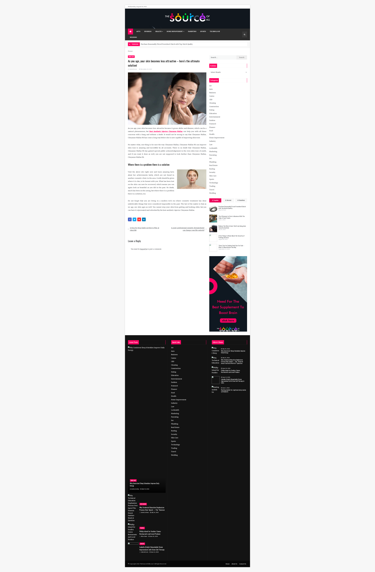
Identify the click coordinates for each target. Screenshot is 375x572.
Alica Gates (144, 536)
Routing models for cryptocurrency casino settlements (233, 391)
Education (213, 113)
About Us (234, 564)
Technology (215, 31)
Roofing (212, 169)
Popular (216, 200)
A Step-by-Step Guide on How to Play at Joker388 (144, 229)
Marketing (213, 151)
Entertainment (214, 117)
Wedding (133, 37)
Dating (211, 110)
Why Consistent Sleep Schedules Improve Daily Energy (233, 352)
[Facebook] (130, 219)
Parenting (192, 31)
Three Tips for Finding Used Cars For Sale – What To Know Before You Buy (231, 246)
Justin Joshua (135, 489)
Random (242, 200)
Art (210, 86)
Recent (229, 200)
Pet (210, 158)
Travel (211, 190)
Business (147, 31)
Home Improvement (175, 31)
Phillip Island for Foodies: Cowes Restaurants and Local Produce (150, 532)
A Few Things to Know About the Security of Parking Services (232, 237)
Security (212, 172)
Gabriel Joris (133, 69)
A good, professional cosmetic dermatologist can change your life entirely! (187, 229)
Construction (214, 106)
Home (228, 564)
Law (210, 145)
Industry (212, 141)
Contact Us (242, 564)
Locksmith (213, 148)
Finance (212, 127)
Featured (212, 124)
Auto (138, 31)
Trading (212, 186)
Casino (211, 96)
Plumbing (212, 162)
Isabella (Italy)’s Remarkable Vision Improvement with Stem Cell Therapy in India (151, 549)
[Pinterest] (139, 219)
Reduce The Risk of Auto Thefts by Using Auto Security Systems (232, 227)
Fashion (212, 120)
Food (211, 131)
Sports (203, 31)
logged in (143, 249)
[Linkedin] (144, 219)
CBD (210, 100)
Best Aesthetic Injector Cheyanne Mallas (166, 131)
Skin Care (131, 56)
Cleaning (212, 103)
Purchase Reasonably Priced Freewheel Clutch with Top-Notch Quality (167, 44)
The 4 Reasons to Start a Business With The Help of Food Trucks (232, 217)
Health (158, 31)
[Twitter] (134, 219)
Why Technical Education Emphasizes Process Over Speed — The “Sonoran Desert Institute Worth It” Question (152, 510)
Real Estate (213, 165)
